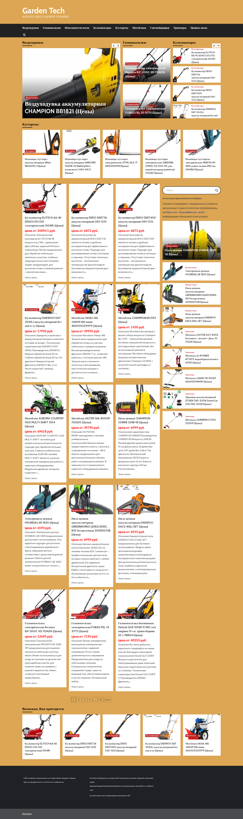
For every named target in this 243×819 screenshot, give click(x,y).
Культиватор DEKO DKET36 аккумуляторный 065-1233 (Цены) (203, 76)
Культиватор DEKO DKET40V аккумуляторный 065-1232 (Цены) (203, 95)
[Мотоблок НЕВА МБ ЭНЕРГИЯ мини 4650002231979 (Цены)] (91, 299)
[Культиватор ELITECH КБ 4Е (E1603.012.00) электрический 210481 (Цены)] (181, 55)
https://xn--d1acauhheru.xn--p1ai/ (185, 212)
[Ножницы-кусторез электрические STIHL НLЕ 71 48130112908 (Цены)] (121, 142)
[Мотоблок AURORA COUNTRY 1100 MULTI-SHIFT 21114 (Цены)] (44, 399)
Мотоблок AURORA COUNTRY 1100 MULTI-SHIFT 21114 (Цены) (44, 422)
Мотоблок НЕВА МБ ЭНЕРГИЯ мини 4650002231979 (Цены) (86, 321)
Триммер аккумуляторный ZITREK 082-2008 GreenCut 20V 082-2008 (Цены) (201, 401)
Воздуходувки (30, 27)
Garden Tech (43, 10)
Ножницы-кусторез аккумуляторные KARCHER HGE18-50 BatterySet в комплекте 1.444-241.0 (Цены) (80, 166)
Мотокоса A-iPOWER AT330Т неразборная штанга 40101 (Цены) (201, 359)
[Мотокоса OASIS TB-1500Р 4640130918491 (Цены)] (172, 378)
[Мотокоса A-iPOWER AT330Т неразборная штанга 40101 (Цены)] (172, 358)
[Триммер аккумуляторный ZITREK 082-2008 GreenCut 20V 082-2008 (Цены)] (172, 399)
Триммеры (179, 27)
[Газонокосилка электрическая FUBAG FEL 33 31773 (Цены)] (91, 604)
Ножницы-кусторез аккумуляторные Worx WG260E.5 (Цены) (38, 163)
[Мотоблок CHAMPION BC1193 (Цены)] (138, 299)
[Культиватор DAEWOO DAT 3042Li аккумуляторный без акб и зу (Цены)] (181, 112)
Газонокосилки (52, 27)
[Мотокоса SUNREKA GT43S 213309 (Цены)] (172, 420)
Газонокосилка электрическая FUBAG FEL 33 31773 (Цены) (90, 627)
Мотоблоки (139, 27)
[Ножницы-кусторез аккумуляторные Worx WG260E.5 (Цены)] (41, 142)
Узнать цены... (31, 277)
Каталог (27, 813)
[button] (24, 34)
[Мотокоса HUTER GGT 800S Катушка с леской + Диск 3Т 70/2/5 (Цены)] (172, 337)
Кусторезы (121, 27)
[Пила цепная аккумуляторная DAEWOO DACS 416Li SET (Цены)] (138, 499)
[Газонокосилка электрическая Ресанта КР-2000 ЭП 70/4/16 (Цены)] (44, 604)
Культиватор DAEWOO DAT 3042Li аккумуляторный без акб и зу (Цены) (204, 114)
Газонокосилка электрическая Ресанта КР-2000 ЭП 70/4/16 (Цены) (145, 72)
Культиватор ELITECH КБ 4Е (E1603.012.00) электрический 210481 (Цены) (203, 57)
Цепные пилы (199, 27)
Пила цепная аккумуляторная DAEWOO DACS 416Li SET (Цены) (135, 522)
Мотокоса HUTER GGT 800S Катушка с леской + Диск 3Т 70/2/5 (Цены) (201, 338)
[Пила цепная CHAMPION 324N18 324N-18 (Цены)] (138, 399)
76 (101, 699)
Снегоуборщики (159, 27)
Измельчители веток (77, 27)
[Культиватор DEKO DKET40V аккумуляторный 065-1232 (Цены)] (181, 93)
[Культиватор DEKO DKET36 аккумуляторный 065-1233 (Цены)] (181, 74)
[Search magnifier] (216, 190)
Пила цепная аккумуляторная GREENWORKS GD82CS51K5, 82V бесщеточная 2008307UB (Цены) (90, 526)
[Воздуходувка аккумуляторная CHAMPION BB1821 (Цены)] (71, 83)
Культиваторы (102, 27)
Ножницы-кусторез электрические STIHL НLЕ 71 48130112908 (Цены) (121, 163)
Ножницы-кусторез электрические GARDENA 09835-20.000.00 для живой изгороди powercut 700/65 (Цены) (160, 166)
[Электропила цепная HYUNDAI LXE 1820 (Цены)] (44, 499)
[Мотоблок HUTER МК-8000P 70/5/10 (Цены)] (91, 399)
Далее (107, 699)
